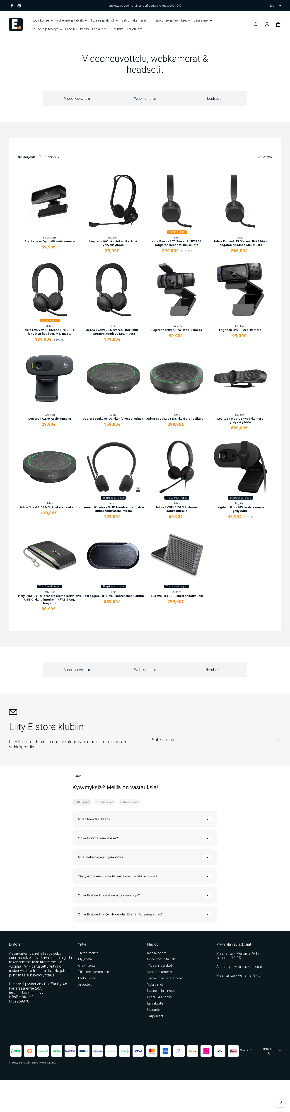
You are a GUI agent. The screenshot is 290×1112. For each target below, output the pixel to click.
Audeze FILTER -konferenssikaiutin (176, 596)
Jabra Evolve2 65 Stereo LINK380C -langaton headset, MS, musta (113, 331)
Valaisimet (201, 20)
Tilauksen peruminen (93, 972)
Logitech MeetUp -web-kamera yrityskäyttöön (240, 420)
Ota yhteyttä (87, 965)
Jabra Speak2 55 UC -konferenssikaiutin (113, 418)
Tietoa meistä (88, 953)
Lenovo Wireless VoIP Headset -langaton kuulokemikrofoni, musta (113, 509)
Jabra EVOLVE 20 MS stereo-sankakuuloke (176, 509)
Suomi (273, 5)
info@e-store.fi (21, 997)
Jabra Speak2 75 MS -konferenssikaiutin (176, 418)
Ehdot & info (87, 978)
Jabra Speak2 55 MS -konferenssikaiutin (49, 507)
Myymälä (85, 959)
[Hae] (256, 24)
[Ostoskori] (278, 24)
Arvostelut (85, 984)
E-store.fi (24, 1062)
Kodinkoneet (41, 20)
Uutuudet (117, 29)
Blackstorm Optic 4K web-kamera (49, 241)
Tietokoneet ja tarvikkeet (170, 20)
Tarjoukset (134, 29)
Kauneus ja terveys (45, 29)
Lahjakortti (99, 29)
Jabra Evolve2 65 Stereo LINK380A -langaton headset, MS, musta (50, 331)
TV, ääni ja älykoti (102, 20)
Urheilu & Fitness (77, 29)
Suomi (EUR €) (269, 1051)
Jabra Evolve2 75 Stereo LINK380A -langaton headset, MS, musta (240, 243)
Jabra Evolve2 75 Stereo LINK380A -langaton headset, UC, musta (177, 243)
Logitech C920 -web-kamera (240, 330)
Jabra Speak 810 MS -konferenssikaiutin (113, 596)
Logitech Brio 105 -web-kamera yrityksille (240, 509)
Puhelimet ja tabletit (70, 20)
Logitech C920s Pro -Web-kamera (176, 330)
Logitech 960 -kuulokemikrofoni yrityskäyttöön (113, 243)
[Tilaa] (278, 739)
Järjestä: (29, 157)
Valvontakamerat (134, 20)
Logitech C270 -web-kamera (49, 418)
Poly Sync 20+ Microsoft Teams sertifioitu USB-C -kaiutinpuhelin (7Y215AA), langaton (49, 599)
